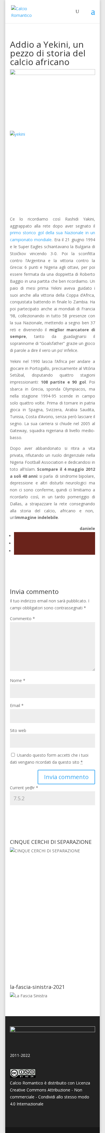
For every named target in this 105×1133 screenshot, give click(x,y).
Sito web (18, 730)
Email (17, 705)
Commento (22, 618)
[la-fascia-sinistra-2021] (28, 995)
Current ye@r (24, 787)
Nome (17, 680)
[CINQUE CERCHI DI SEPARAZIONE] (52, 911)
